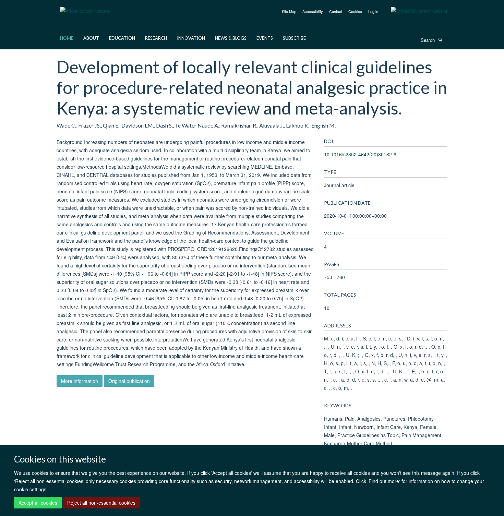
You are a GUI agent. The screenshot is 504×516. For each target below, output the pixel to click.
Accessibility (312, 11)
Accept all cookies (38, 502)
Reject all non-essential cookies (101, 502)
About (91, 38)
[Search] (440, 39)
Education (122, 38)
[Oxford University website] (414, 11)
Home (66, 38)
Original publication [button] (129, 380)
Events (264, 38)
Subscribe (294, 38)
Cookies (355, 11)
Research (156, 38)
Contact (335, 11)
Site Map (289, 11)
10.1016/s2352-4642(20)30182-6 (360, 154)
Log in (373, 11)
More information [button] (79, 380)
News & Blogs (231, 38)
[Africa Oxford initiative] (85, 6)
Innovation (191, 38)
